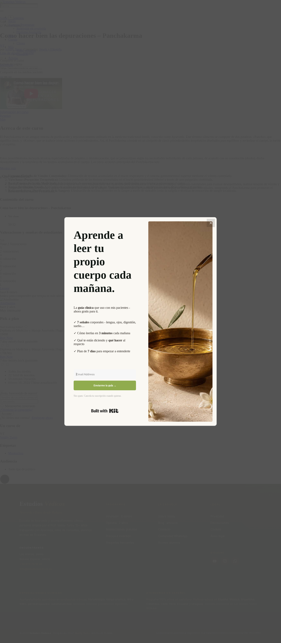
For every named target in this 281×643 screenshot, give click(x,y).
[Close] (211, 223)
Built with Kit (104, 411)
